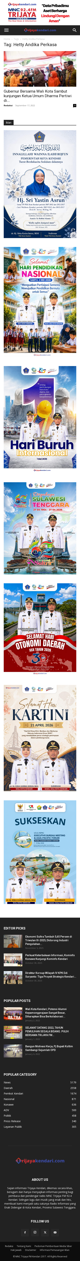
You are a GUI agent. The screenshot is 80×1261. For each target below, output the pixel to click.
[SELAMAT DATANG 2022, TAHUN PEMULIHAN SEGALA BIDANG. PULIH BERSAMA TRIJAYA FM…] (13, 1032)
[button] (6, 30)
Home (7, 39)
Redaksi (8, 105)
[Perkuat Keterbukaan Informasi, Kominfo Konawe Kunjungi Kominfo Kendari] (13, 959)
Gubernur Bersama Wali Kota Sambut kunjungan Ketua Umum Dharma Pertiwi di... (38, 96)
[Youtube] (55, 1232)
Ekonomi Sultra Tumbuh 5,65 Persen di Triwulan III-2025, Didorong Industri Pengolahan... (48, 940)
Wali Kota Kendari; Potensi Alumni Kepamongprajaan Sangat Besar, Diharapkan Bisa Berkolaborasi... (46, 1013)
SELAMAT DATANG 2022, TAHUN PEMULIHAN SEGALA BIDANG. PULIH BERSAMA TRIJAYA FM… (47, 1031)
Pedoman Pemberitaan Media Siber (53, 1246)
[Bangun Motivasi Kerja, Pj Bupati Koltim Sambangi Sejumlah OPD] (13, 1051)
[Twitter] (45, 1232)
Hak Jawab (16, 1250)
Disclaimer (30, 1250)
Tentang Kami (24, 1246)
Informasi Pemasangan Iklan (54, 1250)
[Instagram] (35, 1232)
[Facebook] (25, 1232)
